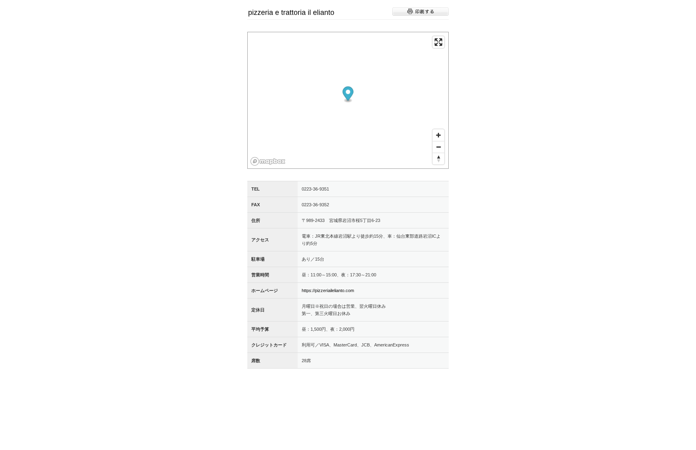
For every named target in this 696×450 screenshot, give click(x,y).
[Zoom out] (438, 147)
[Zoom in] (438, 135)
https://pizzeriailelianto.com (328, 290)
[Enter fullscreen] (438, 42)
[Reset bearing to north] (438, 158)
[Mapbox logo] (268, 161)
